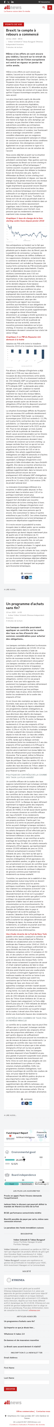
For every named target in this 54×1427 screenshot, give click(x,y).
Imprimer (28, 574)
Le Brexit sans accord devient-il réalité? (22, 1347)
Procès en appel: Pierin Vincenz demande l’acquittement (23, 1197)
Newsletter (45, 2)
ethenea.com (34, 1310)
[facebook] (23, 577)
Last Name (9, 1378)
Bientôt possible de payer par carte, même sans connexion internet (26, 1220)
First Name (9, 1368)
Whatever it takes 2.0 (14, 1334)
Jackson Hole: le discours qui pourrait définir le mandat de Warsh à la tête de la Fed (25, 1205)
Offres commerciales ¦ (25, 1411)
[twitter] (26, 577)
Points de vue (13, 24)
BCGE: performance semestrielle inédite (22, 1213)
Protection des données (36, 1425)
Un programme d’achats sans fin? (19, 1321)
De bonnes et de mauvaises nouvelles (21, 1340)
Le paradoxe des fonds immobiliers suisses (24, 1228)
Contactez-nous (43, 1411)
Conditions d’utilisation (18, 1425)
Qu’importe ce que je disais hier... (19, 1328)
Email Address (10, 1358)
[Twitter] (8, 2)
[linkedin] (30, 577)
